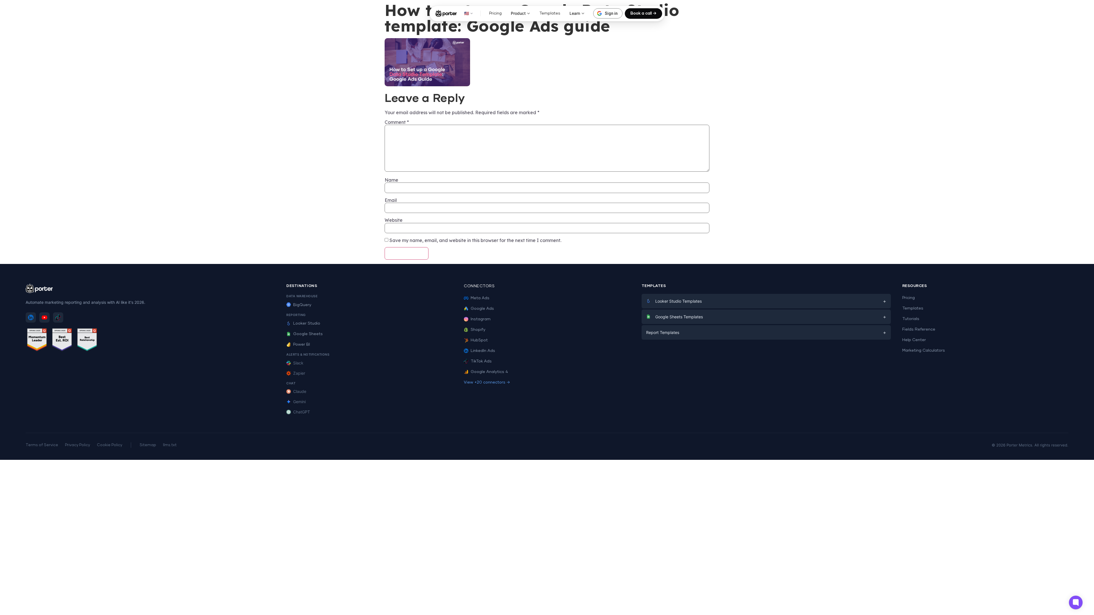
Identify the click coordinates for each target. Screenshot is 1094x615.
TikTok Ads (481, 361)
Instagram (481, 319)
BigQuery (302, 305)
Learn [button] (575, 13)
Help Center (914, 340)
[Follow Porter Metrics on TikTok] (58, 317)
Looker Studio (306, 323)
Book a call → (643, 13)
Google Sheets (308, 334)
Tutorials (910, 319)
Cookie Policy (109, 445)
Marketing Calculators (923, 350)
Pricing (495, 13)
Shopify (478, 330)
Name (391, 180)
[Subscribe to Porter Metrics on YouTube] (44, 317)
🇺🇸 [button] (466, 13)
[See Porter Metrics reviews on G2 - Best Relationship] (87, 340)
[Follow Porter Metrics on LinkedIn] (31, 317)
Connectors (479, 286)
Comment (397, 122)
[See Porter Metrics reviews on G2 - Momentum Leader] (37, 340)
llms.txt (170, 445)
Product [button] (518, 13)
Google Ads (482, 309)
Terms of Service (42, 445)
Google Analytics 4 (489, 372)
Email (391, 200)
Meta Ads (480, 298)
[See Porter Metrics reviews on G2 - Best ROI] (62, 340)
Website (394, 220)
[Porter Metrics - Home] (446, 13)
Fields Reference (918, 329)
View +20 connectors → (487, 382)
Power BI (301, 345)
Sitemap (148, 445)
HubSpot (479, 340)
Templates (549, 13)
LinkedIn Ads (483, 351)
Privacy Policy (77, 445)
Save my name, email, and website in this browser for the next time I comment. (475, 240)
